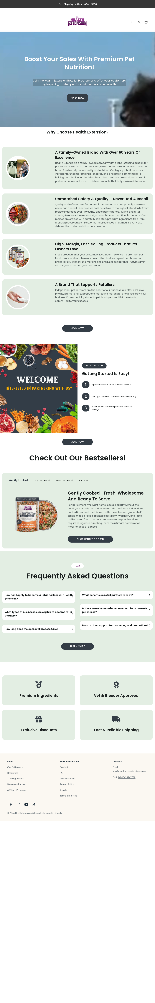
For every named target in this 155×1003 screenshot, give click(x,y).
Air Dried (84, 480)
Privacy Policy (67, 778)
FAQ (62, 772)
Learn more (77, 646)
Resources (12, 772)
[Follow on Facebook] (11, 804)
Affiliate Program (16, 789)
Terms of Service (68, 795)
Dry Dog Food (42, 480)
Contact (64, 767)
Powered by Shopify (52, 813)
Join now (77, 328)
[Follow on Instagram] (18, 804)
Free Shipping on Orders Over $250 (77, 4)
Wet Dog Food (64, 480)
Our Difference (15, 767)
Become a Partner (16, 784)
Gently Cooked (18, 480)
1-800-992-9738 (126, 777)
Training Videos (15, 778)
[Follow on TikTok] (34, 804)
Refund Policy (67, 784)
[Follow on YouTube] (26, 804)
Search (63, 789)
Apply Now (77, 98)
